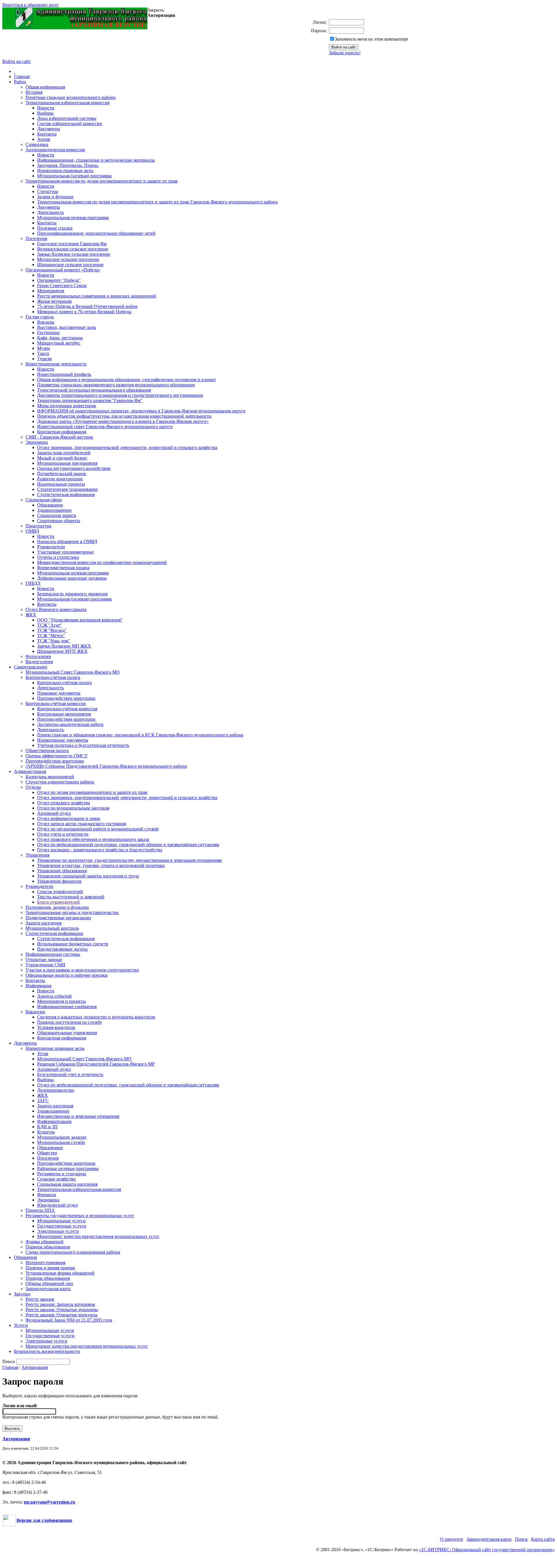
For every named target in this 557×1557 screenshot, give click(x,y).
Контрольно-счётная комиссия (56, 703)
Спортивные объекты (58, 520)
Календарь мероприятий (50, 776)
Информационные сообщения (67, 1006)
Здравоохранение (54, 510)
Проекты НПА (40, 1210)
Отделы (33, 787)
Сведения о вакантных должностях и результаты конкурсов (96, 1016)
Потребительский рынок (61, 473)
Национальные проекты (61, 484)
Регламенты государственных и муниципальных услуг (80, 1215)
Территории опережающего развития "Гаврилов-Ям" (89, 400)
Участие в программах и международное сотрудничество (82, 969)
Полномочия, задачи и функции (57, 907)
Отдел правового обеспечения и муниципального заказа (93, 839)
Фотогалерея (38, 656)
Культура (46, 1131)
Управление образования (62, 870)
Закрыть (155, 10)
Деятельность (50, 212)
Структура (47, 191)
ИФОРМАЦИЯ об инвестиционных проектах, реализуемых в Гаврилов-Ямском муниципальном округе (141, 410)
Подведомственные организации (58, 917)
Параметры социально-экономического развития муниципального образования (116, 384)
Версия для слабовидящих (44, 1520)
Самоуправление (30, 666)
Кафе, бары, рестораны (60, 337)
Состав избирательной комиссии (69, 123)
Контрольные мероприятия (64, 713)
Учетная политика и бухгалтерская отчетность (83, 745)
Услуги (21, 1325)
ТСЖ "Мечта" (51, 635)
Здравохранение (53, 1111)
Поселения (36, 238)
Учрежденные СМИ (45, 964)
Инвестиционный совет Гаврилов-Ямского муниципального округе (105, 426)
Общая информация (45, 86)
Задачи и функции (55, 196)
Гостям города (40, 316)
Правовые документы (58, 693)
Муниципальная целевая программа (73, 217)
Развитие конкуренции (60, 478)
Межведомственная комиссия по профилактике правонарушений (102, 562)
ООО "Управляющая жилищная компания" (80, 619)
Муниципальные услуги (61, 1220)
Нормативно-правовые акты (65, 170)
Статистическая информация (66, 494)
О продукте (451, 1539)
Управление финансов (59, 881)
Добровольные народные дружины (72, 578)
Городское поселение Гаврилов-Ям (71, 243)
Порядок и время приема (50, 1267)
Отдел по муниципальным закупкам (73, 807)
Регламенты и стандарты (61, 1173)
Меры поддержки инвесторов (66, 405)
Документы (48, 128)
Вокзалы (45, 322)
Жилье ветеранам (54, 301)
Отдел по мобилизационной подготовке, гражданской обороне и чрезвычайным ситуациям (128, 844)
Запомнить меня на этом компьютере (371, 39)
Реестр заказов (40, 1299)
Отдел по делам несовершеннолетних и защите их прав (92, 792)
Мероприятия (50, 290)
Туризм (44, 358)
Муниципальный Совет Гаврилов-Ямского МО (73, 672)
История (34, 92)
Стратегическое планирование (67, 489)
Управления (37, 855)
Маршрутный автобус (58, 342)
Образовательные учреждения (67, 1032)
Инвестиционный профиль (64, 374)
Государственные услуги (61, 1225)
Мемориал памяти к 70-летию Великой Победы (84, 311)
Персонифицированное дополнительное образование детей (96, 233)
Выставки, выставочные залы (66, 327)
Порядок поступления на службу (69, 1022)
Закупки (22, 1293)
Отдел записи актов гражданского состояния (81, 823)
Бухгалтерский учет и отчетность (70, 1074)
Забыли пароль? (345, 52)
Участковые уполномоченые (65, 551)
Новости (45, 107)
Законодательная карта (48, 1288)
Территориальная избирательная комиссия (67, 102)
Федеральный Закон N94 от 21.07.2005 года (69, 1320)
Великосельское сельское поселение (72, 248)
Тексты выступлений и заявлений (70, 896)
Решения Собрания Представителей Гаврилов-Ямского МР (96, 1064)
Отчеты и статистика (58, 557)
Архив (43, 139)
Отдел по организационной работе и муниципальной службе (98, 828)
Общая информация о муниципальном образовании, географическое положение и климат (126, 379)
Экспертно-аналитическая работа (70, 724)
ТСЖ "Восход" (52, 630)
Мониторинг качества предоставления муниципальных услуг (98, 1236)
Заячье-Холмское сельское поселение (73, 254)
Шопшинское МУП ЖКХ (62, 651)
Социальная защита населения (67, 1184)
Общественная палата (47, 750)
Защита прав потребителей (64, 452)
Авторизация (34, 1367)
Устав (42, 1053)
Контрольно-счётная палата (64, 682)
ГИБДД (33, 583)
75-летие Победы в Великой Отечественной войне (87, 306)
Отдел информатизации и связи (68, 818)
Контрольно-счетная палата (53, 677)
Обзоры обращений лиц (49, 1283)
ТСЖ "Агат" (49, 625)
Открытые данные (44, 959)
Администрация (30, 771)
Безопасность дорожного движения (72, 593)
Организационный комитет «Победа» (63, 269)
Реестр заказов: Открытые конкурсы (61, 1314)
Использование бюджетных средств (72, 943)
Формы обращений (45, 1241)
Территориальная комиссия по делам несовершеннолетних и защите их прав (102, 181)
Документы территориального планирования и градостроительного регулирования (120, 395)
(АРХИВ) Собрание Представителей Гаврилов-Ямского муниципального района (106, 766)
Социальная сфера (44, 499)
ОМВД (32, 531)
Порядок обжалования (48, 1246)
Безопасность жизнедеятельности (47, 1351)
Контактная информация (61, 431)
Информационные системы (53, 954)
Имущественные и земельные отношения (78, 1116)
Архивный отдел (54, 813)
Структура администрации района (60, 781)
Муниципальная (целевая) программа (74, 175)
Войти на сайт (16, 61)
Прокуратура (38, 525)
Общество (47, 1152)
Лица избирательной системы (66, 118)
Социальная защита (56, 515)
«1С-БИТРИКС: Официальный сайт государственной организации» (487, 1549)
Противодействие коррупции (66, 698)
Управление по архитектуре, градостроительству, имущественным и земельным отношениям (129, 860)
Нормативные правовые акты (55, 1048)
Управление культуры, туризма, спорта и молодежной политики (101, 865)
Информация (38, 985)
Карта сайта (543, 1539)
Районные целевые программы (68, 1168)
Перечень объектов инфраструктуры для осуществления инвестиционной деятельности (124, 416)
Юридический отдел (57, 1205)
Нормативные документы (62, 740)
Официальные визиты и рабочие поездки (67, 975)
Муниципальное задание (61, 1137)
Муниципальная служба (61, 1142)
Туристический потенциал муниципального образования (94, 390)
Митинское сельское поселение (68, 259)
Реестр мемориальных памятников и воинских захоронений (96, 295)
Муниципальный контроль (52, 928)
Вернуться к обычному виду (30, 4)
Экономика (37, 442)
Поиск (521, 1539)
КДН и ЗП (47, 1126)
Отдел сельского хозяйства (63, 802)
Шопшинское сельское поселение (70, 264)
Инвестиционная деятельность (56, 363)
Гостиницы (48, 332)
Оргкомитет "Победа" (59, 280)
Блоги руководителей (58, 902)
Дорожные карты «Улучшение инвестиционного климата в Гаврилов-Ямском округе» (123, 421)
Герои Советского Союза (61, 285)
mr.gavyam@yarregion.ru (49, 1502)
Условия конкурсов (56, 1027)
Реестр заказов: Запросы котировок (60, 1304)
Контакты (47, 133)
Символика (37, 144)
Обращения (25, 1257)
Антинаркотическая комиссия (55, 149)
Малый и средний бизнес (62, 457)
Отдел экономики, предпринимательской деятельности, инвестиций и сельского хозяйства (127, 447)
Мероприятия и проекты (61, 1001)
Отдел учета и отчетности (62, 834)
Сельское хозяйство (56, 1178)
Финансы (46, 1194)
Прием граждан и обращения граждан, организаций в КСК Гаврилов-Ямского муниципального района (140, 734)
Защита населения (44, 922)
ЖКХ (31, 614)
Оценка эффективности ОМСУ (57, 755)
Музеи (43, 348)
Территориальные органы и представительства (72, 912)
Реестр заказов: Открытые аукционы (62, 1309)
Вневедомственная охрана (63, 567)
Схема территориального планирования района (73, 1252)
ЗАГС (43, 1100)
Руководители (51, 546)
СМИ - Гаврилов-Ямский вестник (59, 437)
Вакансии (35, 1011)
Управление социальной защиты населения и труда (88, 875)
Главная (22, 76)
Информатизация (54, 1121)
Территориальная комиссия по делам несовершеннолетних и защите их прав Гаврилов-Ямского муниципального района (157, 201)
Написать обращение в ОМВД (67, 541)
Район (20, 81)
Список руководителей (60, 891)
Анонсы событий (54, 996)
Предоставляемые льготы (62, 949)
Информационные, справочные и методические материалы (96, 160)
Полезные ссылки (55, 228)
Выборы (45, 113)
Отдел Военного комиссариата (56, 609)
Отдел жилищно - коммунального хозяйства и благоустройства (99, 849)
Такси (43, 353)
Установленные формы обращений (60, 1273)
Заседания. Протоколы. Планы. (68, 165)
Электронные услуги (58, 1231)
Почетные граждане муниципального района (70, 97)
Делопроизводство (55, 1090)
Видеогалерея (39, 661)
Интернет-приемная (45, 1262)
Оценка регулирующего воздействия (73, 468)
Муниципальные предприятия (67, 463)
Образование (50, 504)
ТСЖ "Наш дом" (53, 640)
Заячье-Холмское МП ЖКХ (64, 646)
